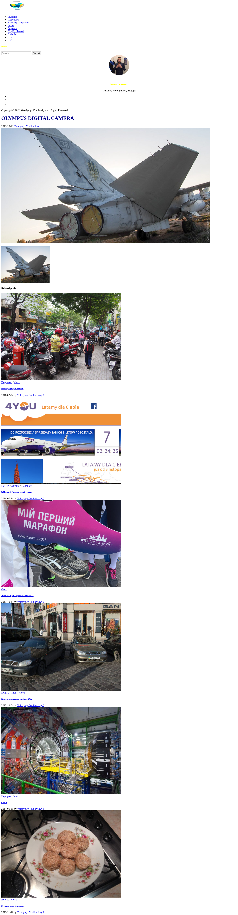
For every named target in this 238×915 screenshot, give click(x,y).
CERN (4, 802)
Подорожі (13, 19)
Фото (11, 25)
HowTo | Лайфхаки (18, 22)
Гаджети (12, 28)
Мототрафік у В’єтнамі (12, 388)
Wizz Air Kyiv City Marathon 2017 (17, 595)
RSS (10, 40)
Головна (12, 16)
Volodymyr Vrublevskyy (26, 126)
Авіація (12, 34)
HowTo (5, 485)
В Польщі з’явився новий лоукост (17, 492)
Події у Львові (16, 31)
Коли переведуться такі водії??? (16, 699)
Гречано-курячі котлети (12, 906)
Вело (10, 37)
